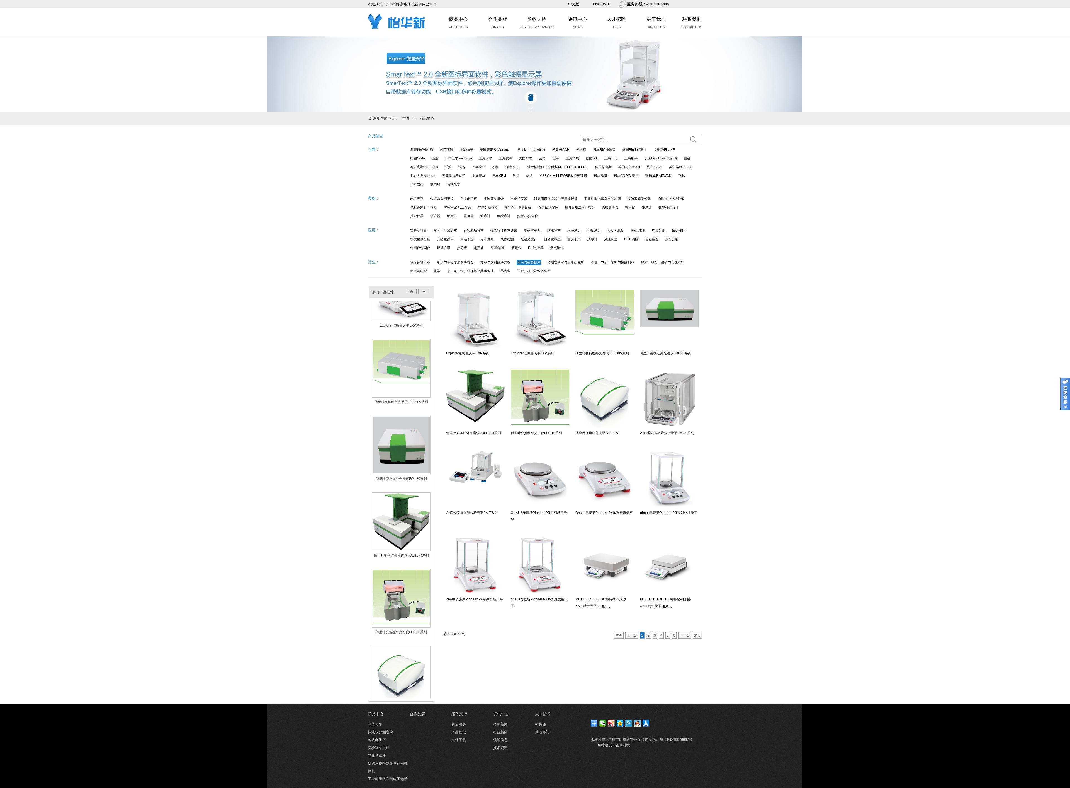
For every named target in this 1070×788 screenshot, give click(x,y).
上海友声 (505, 158)
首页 (406, 118)
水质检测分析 (420, 239)
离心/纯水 (638, 231)
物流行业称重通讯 (503, 231)
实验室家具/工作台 (457, 207)
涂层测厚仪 (610, 207)
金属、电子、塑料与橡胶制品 (612, 262)
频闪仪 (630, 207)
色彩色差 (651, 239)
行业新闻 (500, 732)
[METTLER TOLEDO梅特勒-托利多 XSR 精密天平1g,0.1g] (669, 565)
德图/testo (417, 158)
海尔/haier (654, 167)
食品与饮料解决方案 (495, 262)
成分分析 (672, 239)
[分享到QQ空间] (620, 723)
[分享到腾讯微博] (628, 723)
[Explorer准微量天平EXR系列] (475, 319)
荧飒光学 (453, 184)
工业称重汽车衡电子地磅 (602, 199)
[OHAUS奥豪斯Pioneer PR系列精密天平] (540, 478)
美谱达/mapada (680, 167)
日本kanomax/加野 (531, 150)
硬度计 (647, 207)
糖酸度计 (503, 216)
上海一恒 (611, 158)
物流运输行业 (420, 262)
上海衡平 (631, 158)
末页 (697, 635)
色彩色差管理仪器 (423, 207)
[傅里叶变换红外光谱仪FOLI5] (401, 654)
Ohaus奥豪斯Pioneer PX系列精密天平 (604, 513)
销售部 (540, 724)
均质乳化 (658, 231)
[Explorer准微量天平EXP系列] (540, 319)
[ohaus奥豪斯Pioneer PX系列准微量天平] (540, 565)
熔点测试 (557, 248)
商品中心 (427, 118)
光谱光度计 (529, 239)
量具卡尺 (574, 239)
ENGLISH (601, 4)
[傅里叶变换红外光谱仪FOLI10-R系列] (401, 500)
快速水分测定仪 (442, 199)
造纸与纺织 (418, 271)
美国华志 (525, 158)
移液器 (435, 216)
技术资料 (500, 748)
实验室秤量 (418, 231)
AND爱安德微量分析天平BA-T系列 (472, 513)
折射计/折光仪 (527, 216)
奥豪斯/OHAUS (421, 150)
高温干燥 (467, 239)
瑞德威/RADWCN (658, 176)
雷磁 (687, 158)
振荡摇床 (678, 231)
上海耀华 (478, 167)
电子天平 (417, 199)
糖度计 (452, 216)
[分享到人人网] (646, 723)
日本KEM (499, 176)
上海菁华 (478, 176)
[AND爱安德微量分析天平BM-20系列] (669, 399)
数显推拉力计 (668, 207)
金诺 (542, 158)
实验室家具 (445, 239)
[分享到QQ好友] (637, 723)
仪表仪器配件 (548, 207)
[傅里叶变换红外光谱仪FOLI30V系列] (401, 347)
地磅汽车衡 (532, 231)
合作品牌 (417, 714)
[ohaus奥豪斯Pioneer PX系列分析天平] (475, 565)
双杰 (461, 167)
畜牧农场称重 (474, 231)
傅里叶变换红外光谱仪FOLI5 (401, 688)
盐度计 (469, 216)
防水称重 (554, 231)
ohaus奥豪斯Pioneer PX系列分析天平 (474, 599)
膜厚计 (592, 239)
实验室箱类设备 (639, 199)
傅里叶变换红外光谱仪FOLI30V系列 (401, 381)
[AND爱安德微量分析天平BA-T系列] (475, 478)
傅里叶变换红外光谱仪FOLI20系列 (401, 458)
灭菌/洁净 (497, 248)
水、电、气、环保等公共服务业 (470, 271)
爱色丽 (581, 150)
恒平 (555, 158)
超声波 (479, 248)
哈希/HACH (561, 150)
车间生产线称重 (445, 231)
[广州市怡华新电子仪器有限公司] (397, 34)
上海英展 (572, 158)
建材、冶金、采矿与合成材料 (662, 262)
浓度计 (485, 216)
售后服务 (458, 724)
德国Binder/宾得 (634, 150)
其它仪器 (417, 216)
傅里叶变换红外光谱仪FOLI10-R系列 (401, 534)
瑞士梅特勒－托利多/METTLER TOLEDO (557, 167)
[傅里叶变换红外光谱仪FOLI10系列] (401, 577)
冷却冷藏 (487, 239)
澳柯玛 (435, 184)
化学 (437, 271)
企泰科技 (623, 745)
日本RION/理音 (604, 150)
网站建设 (604, 745)
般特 (516, 176)
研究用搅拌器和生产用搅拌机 (555, 199)
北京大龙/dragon (422, 176)
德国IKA (592, 158)
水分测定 (574, 231)
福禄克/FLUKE (664, 150)
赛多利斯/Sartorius (424, 167)
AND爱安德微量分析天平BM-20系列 (667, 433)
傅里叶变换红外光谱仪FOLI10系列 (401, 611)
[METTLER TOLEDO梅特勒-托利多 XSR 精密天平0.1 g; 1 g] (604, 565)
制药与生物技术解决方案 (455, 262)
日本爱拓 (417, 184)
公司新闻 (500, 724)
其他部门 (542, 732)
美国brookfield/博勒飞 (661, 158)
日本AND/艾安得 (626, 176)
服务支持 (459, 714)
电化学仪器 (518, 199)
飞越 (681, 176)
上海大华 (485, 158)
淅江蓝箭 (446, 150)
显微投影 (443, 248)
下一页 (685, 635)
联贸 (448, 167)
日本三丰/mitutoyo (458, 158)
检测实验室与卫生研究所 (565, 262)
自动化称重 (552, 239)
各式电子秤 (468, 199)
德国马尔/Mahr (629, 167)
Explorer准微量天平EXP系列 (401, 304)
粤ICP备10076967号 (676, 740)
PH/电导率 (536, 248)
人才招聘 (543, 714)
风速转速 (610, 239)
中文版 (573, 4)
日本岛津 (600, 176)
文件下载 (458, 740)
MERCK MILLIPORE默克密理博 (563, 176)
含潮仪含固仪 (420, 248)
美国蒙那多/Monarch (495, 150)
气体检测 (507, 239)
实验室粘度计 (494, 199)
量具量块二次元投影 (580, 207)
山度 (435, 158)
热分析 (462, 248)
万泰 (495, 167)
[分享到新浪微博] (611, 723)
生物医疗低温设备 (518, 207)
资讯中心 (501, 714)
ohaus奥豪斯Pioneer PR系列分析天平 (668, 513)
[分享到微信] (602, 723)
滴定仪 (516, 248)
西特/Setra (513, 167)
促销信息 (500, 740)
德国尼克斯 (603, 167)
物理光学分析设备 (671, 199)
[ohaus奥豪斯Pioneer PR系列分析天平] (669, 478)
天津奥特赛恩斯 (453, 176)
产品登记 (458, 732)
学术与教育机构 (529, 262)
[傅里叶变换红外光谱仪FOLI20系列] (401, 424)
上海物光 (466, 150)
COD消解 (631, 239)
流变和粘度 (615, 231)
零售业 (505, 271)
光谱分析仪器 (488, 207)
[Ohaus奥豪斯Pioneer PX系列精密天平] (604, 478)
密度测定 (594, 231)
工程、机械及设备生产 (534, 271)
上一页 (632, 635)
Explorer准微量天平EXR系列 (467, 353)
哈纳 (529, 176)
